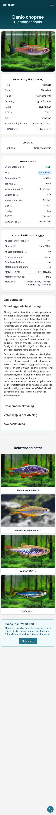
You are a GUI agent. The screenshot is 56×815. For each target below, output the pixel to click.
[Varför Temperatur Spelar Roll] (19, 178)
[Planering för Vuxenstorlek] (20, 200)
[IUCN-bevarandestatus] (20, 129)
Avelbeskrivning (14, 423)
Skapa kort (28, 641)
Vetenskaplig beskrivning (20, 415)
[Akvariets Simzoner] (14, 246)
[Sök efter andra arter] (50, 809)
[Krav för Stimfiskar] (26, 252)
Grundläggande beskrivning (22, 306)
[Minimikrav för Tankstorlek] (26, 241)
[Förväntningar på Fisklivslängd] (17, 195)
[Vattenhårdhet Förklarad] (22, 189)
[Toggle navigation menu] (52, 5)
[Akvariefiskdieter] (11, 206)
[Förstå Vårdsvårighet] (22, 167)
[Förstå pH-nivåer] (15, 184)
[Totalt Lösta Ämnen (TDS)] (11, 216)
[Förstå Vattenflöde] (19, 222)
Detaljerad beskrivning (19, 406)
